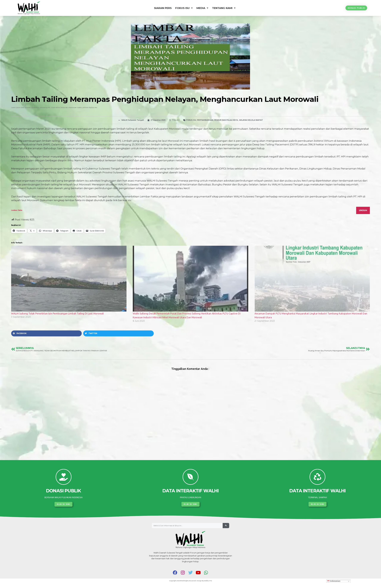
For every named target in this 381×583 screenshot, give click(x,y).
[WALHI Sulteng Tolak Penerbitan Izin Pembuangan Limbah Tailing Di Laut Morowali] (69, 279)
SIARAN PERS (163, 8)
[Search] (226, 525)
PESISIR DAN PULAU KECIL (226, 120)
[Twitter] (190, 572)
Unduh (363, 210)
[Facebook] (175, 572)
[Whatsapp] (206, 572)
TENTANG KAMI (222, 8)
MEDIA (200, 8)
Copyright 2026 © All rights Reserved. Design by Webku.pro (190, 581)
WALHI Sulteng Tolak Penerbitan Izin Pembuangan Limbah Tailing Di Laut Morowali (57, 313)
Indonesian (335, 581)
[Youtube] (198, 572)
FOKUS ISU (182, 8)
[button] (46, 333)
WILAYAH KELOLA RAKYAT (251, 120)
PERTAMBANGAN (205, 120)
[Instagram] (183, 572)
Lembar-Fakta (16, 210)
